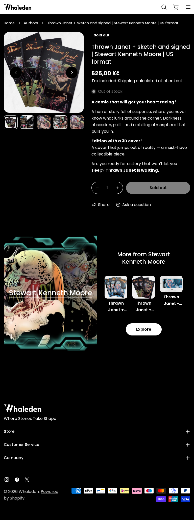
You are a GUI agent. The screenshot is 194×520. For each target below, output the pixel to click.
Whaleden (29, 491)
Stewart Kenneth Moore (50, 293)
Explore (143, 329)
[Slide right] (72, 72)
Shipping (126, 81)
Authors (31, 23)
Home (9, 23)
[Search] (164, 7)
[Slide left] (16, 72)
